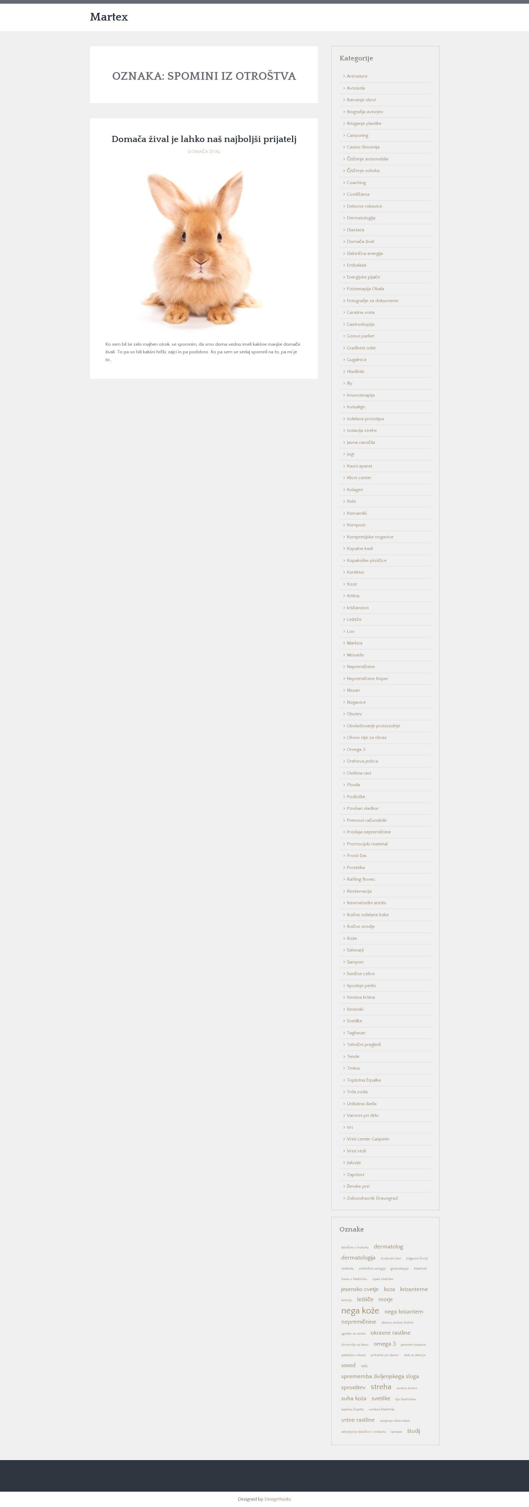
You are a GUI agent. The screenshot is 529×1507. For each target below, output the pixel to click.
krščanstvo (358, 607)
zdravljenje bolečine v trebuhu (363, 1432)
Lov (351, 631)
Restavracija (359, 891)
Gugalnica (356, 359)
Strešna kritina (361, 997)
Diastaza (355, 230)
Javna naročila (361, 442)
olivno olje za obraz (355, 1345)
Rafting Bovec (361, 879)
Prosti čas (357, 855)
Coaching (356, 182)
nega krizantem (404, 1312)
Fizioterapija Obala (365, 288)
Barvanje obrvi (361, 99)
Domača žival (204, 151)
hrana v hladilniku (354, 1279)
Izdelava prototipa (365, 418)
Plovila (353, 784)
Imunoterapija (361, 395)
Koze (352, 584)
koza (389, 1289)
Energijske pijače (363, 277)
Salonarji (355, 950)
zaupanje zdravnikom (395, 1421)
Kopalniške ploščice (367, 560)
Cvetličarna (358, 194)
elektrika (347, 1269)
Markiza (354, 643)
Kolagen (355, 489)
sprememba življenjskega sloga (380, 1376)
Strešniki (355, 1009)
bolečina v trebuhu (355, 1247)
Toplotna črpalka (364, 1080)
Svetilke (354, 1021)
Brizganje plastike (364, 123)
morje (385, 1299)
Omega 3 (356, 749)
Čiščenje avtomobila (367, 159)
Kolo (351, 501)
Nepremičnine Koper (367, 678)
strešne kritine (406, 1388)
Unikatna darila (362, 1103)
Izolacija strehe (362, 430)
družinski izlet (391, 1258)
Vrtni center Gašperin (368, 1139)
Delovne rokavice (364, 206)
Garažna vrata (361, 312)
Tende (353, 1056)
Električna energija (365, 253)
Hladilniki (355, 371)
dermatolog (388, 1247)
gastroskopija (400, 1269)
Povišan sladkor (363, 808)
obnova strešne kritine (397, 1322)
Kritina (353, 595)
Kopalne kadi (360, 548)
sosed (348, 1365)
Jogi (350, 454)
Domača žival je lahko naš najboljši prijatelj (204, 139)
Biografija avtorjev (365, 111)
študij (413, 1431)
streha (381, 1387)
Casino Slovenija (363, 147)
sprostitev (353, 1387)
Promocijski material (367, 844)
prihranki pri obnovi (385, 1355)
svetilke (381, 1398)
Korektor (355, 572)
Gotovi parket (360, 336)
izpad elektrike (382, 1279)
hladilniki (420, 1269)
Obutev (354, 714)
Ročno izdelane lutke (368, 914)
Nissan (353, 690)
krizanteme (414, 1289)
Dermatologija (361, 218)
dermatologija (358, 1258)
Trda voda (357, 1091)
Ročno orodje (361, 926)
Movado (355, 655)
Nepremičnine (361, 666)
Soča (364, 1366)
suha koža (353, 1398)
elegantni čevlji (417, 1258)
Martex (109, 17)
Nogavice (356, 702)
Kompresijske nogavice (370, 537)
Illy (349, 383)
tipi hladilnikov (405, 1399)
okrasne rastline (391, 1333)
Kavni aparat (359, 466)
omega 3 (385, 1344)
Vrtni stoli (356, 1151)
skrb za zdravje (415, 1355)
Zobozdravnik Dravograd (372, 1198)
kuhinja (346, 1300)
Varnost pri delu (363, 1115)
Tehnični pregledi (364, 1044)
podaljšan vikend (353, 1355)
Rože (352, 938)
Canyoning (357, 135)
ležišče (365, 1299)
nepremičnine (358, 1322)
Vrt (350, 1127)
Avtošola (356, 88)
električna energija (372, 1269)
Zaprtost (355, 1174)
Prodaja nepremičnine (369, 832)
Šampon (355, 962)
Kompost (356, 525)
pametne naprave (413, 1345)
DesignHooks (277, 1499)
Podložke (356, 796)
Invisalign (356, 406)
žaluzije (354, 1162)
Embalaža (356, 265)
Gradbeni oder (361, 348)
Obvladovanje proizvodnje (373, 726)
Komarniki (357, 513)
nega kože (360, 1311)
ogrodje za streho (353, 1334)
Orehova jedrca (362, 761)
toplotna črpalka (352, 1409)
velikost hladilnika (382, 1409)
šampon (396, 1432)
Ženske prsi (358, 1186)
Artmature (357, 76)
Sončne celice (361, 973)
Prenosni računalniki (367, 820)
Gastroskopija (360, 324)
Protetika (356, 867)
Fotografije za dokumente (372, 300)
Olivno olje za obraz (367, 737)
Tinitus (353, 1068)
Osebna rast (359, 773)
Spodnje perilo (361, 985)
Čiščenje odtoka (363, 170)
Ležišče (354, 619)
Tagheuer (356, 1033)
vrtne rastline (358, 1420)
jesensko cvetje (360, 1289)
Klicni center (359, 477)
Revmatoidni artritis (366, 902)
